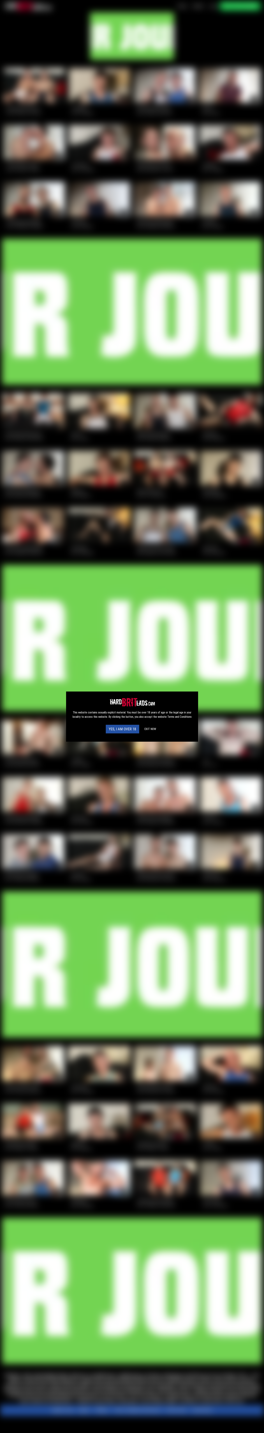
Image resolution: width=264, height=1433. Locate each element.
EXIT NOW (150, 729)
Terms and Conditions (179, 716)
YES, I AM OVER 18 (122, 729)
